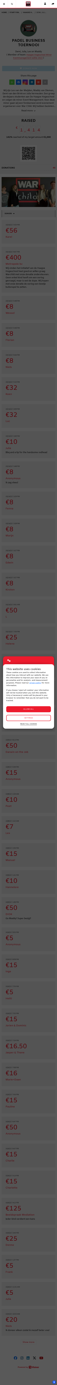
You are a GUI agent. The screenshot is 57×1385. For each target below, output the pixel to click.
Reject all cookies (28, 724)
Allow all (28, 709)
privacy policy (35, 683)
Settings (28, 718)
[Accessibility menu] (54, 1382)
